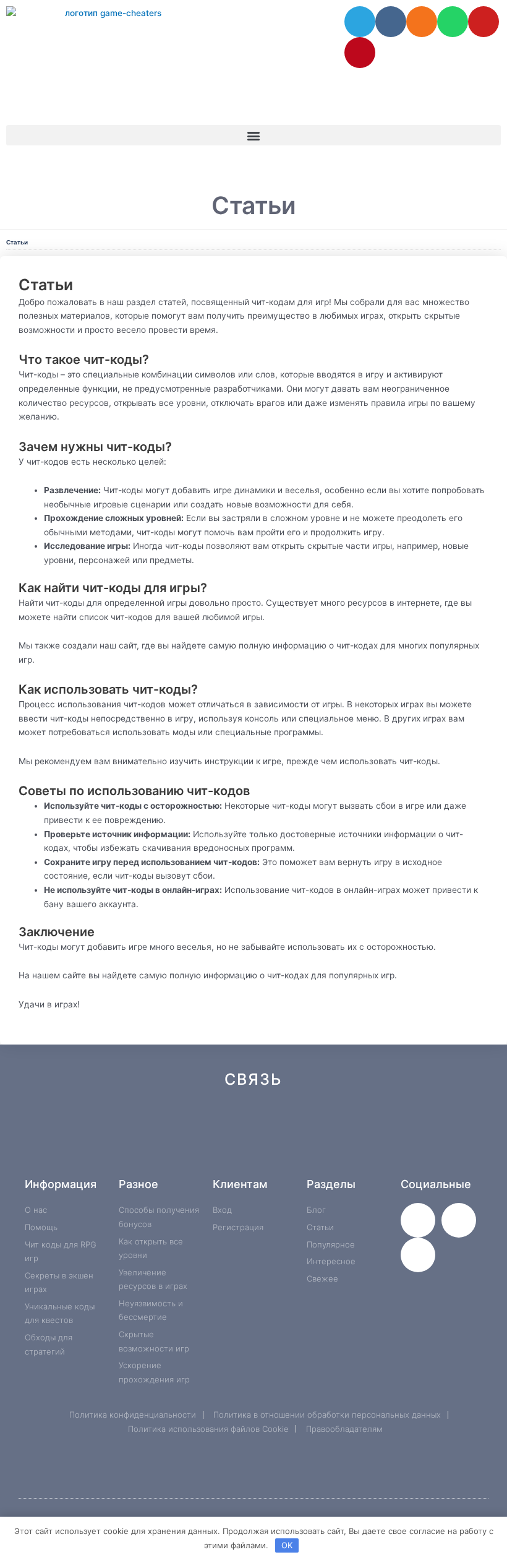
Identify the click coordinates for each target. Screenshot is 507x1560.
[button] (253, 135)
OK (286, 1545)
